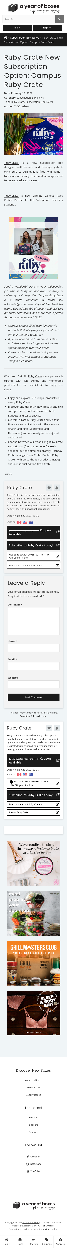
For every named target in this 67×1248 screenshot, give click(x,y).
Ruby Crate (17, 102)
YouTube (35, 1171)
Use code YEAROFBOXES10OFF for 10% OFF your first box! (29, 556)
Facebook (34, 1156)
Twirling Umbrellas (46, 1225)
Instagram (35, 1163)
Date (7, 93)
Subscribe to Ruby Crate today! (31, 545)
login (17, 27)
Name (13, 641)
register (47, 27)
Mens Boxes (33, 1087)
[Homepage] (5, 37)
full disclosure (38, 716)
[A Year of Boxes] (33, 1206)
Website (13, 677)
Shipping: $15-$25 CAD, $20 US (23, 516)
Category (10, 97)
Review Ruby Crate (18, 812)
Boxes (20, 1242)
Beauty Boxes (33, 1094)
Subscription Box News (24, 37)
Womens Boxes (33, 1080)
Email (12, 659)
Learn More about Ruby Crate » (25, 565)
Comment (15, 604)
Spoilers (60, 1242)
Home (7, 1244)
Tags (7, 102)
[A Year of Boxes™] (33, 9)
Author (8, 106)
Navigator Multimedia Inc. (45, 1229)
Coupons (46, 1242)
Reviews (33, 1242)
